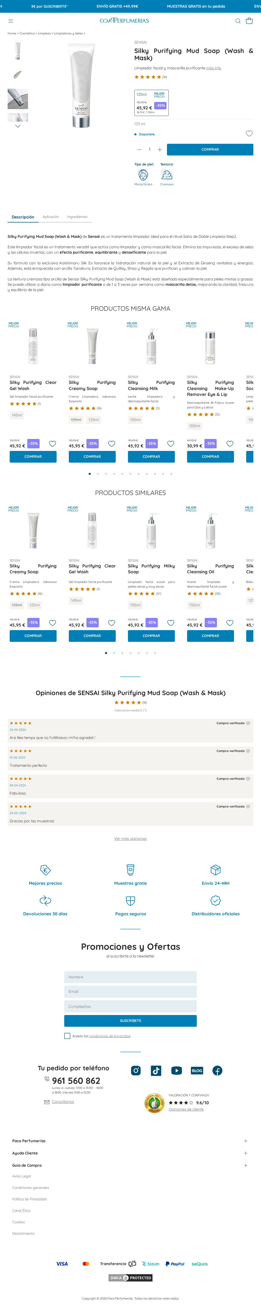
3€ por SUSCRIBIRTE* (38, 6)
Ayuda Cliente (25, 1153)
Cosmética (27, 33)
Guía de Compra (27, 1165)
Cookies (18, 1222)
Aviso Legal (21, 1176)
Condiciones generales (30, 1187)
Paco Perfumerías (28, 1140)
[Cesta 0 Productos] (249, 21)
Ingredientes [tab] (77, 216)
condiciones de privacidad (109, 1036)
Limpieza (44, 33)
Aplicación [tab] (51, 216)
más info (213, 68)
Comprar (210, 149)
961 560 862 (76, 1080)
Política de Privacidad (29, 1199)
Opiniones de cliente (186, 1109)
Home (12, 33)
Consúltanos (63, 1101)
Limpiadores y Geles (69, 33)
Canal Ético (21, 1210)
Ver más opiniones (130, 838)
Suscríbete (130, 1020)
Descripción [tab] (23, 216)
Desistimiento (23, 1233)
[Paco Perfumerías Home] (124, 21)
